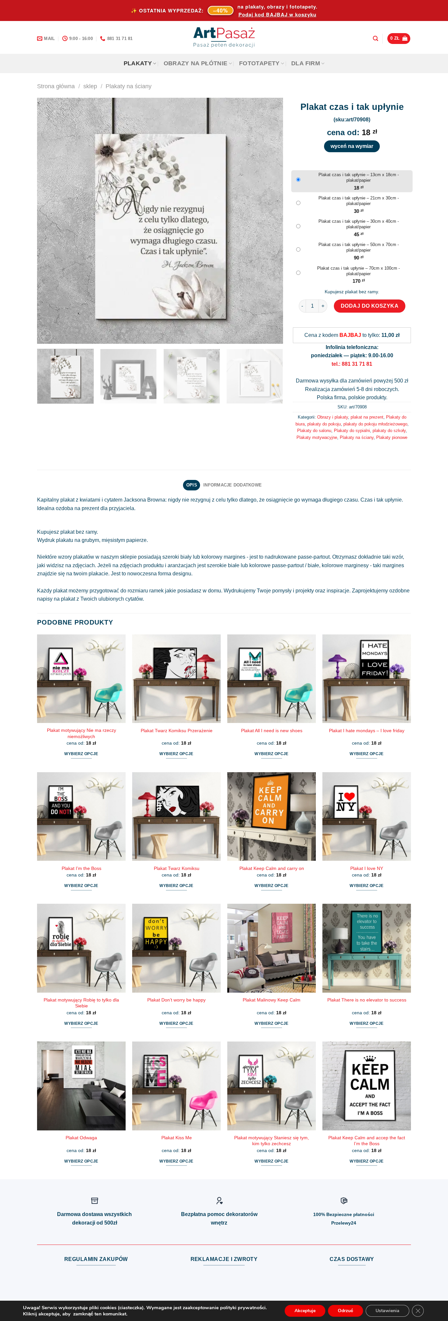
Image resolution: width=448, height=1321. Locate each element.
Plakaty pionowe (391, 437)
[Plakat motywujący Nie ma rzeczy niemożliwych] (81, 678)
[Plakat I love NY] (366, 816)
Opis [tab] (191, 485)
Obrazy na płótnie (196, 63)
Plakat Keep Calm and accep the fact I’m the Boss (366, 1140)
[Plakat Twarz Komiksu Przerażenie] (176, 678)
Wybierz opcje (81, 754)
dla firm (305, 63)
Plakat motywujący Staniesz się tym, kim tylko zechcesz (271, 1140)
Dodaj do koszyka (370, 306)
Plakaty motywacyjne (316, 437)
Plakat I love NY (366, 868)
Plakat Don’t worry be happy (176, 999)
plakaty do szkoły (389, 430)
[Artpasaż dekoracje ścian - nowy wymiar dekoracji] (224, 37)
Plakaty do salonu (314, 430)
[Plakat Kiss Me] (176, 1086)
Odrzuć (345, 1311)
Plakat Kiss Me (176, 1137)
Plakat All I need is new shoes (271, 730)
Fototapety (259, 63)
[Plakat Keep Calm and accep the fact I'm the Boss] (366, 1086)
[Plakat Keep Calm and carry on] (271, 816)
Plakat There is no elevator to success (366, 999)
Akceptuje (305, 1311)
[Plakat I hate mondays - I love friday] (366, 678)
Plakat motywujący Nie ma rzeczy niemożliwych (81, 733)
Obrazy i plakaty (332, 417)
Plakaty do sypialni (352, 430)
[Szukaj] (375, 38)
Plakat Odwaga (81, 1137)
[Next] (270, 220)
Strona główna (56, 86)
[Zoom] (45, 335)
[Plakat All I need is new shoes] (271, 678)
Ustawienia (387, 1311)
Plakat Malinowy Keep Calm (271, 999)
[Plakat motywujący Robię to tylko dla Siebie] (81, 948)
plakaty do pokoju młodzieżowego (375, 424)
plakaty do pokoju (324, 424)
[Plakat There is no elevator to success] (366, 948)
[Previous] (50, 220)
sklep (90, 86)
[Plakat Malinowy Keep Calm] (271, 948)
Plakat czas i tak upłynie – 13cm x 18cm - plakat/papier (358, 177)
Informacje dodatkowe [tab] (232, 485)
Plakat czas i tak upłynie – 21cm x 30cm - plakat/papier (358, 201)
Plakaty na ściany (129, 86)
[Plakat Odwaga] (81, 1086)
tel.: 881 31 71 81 (352, 364)
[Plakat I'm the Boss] (81, 816)
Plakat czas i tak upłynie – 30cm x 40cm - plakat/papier (358, 224)
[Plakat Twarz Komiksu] (176, 816)
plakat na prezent (367, 417)
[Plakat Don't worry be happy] (176, 948)
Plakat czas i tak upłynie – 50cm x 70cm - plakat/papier (358, 247)
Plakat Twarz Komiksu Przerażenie (177, 730)
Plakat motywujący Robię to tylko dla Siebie (81, 1003)
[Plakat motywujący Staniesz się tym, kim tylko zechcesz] (271, 1086)
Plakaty (138, 63)
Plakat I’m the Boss (81, 868)
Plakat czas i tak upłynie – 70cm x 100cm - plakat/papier (358, 271)
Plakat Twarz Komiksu (176, 868)
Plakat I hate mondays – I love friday (366, 730)
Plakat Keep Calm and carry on (271, 868)
